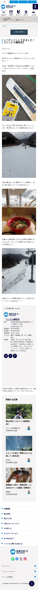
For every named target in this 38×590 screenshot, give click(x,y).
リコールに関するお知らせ (13, 544)
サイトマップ (6, 566)
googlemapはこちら (17, 326)
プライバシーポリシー (9, 571)
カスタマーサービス (11, 533)
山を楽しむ (8, 528)
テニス (32, 2)
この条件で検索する (19, 32)
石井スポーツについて (11, 523)
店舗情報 (11, 15)
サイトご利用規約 (7, 577)
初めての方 (18, 15)
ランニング (23, 2)
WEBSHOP (3, 15)
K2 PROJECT (9, 538)
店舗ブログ (26, 15)
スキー (14, 2)
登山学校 (33, 15)
